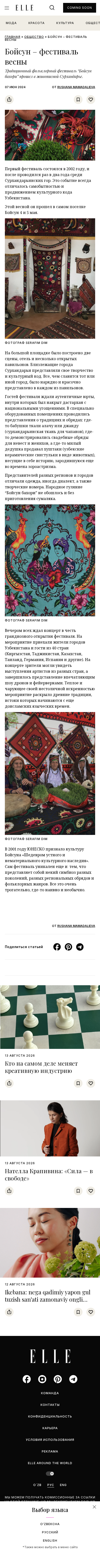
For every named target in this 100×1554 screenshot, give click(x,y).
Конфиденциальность (50, 1416)
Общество (34, 37)
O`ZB (37, 1485)
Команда (50, 1393)
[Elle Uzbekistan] (24, 8)
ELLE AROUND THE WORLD (50, 1463)
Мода (11, 23)
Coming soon (79, 7)
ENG (63, 1485)
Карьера (50, 1428)
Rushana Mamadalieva (76, 87)
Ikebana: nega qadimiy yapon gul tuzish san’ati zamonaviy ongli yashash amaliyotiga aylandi (48, 1299)
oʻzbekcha (50, 1524)
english (50, 1540)
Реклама (50, 1451)
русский (50, 1532)
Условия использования (50, 1440)
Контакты (50, 1405)
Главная (12, 37)
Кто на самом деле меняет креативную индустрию (41, 1066)
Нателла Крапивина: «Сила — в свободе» (49, 1174)
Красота (36, 23)
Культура (65, 23)
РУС (50, 1485)
